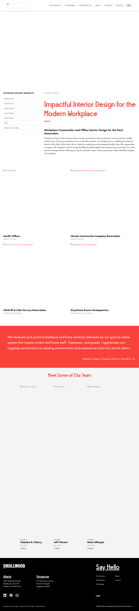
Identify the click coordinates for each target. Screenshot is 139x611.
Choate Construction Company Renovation (95, 236)
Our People (100, 584)
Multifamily (9, 113)
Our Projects (100, 580)
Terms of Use (22, 606)
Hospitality (9, 103)
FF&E (6, 123)
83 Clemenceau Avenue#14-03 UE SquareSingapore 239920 (45, 584)
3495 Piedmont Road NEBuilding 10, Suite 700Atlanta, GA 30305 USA (12, 584)
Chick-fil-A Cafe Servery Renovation (24, 310)
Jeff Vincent (61, 542)
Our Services (100, 576)
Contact (120, 5)
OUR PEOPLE (70, 5)
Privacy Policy (31, 606)
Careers (118, 580)
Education (9, 118)
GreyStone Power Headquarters (90, 310)
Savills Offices (11, 236)
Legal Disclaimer (40, 606)
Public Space (9, 108)
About (98, 5)
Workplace (9, 99)
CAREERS (108, 5)
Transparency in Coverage (10, 606)
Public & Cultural (11, 128)
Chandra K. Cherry (31, 542)
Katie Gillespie (95, 542)
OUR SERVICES (55, 5)
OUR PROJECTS (85, 5)
